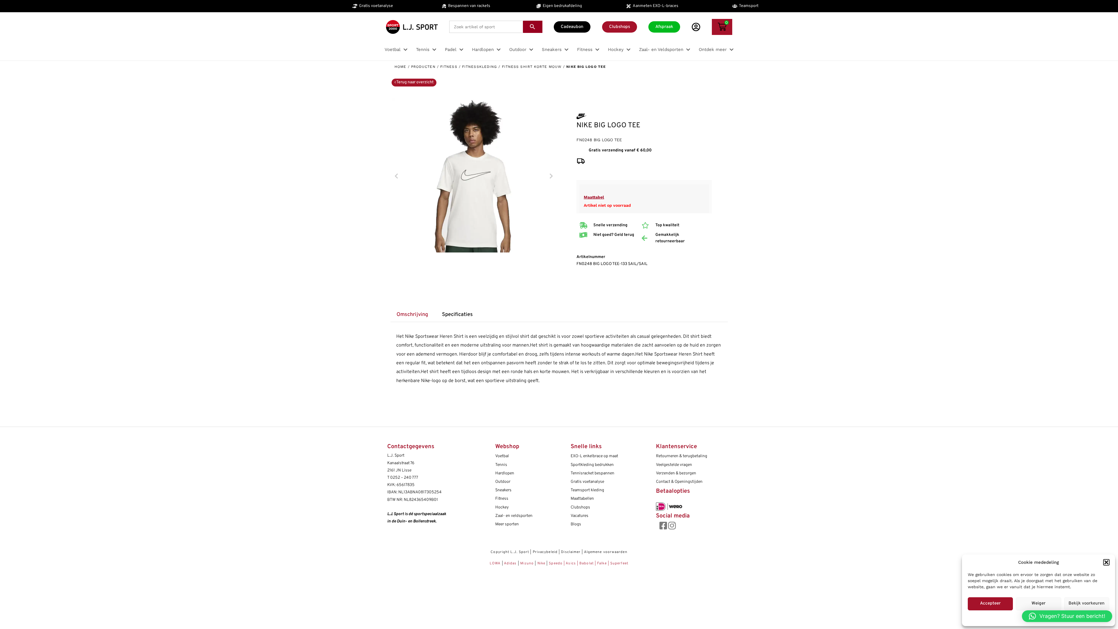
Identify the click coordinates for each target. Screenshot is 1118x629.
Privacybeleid (545, 552)
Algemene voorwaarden (605, 552)
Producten (423, 67)
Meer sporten (507, 524)
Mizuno (527, 563)
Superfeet (619, 563)
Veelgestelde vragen (674, 464)
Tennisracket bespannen (592, 473)
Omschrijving (412, 314)
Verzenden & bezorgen (676, 473)
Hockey (502, 507)
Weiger (1039, 603)
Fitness (448, 67)
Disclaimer (571, 552)
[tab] (412, 315)
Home (400, 67)
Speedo (555, 563)
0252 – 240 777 (404, 477)
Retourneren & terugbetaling (681, 456)
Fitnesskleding (479, 67)
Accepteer (990, 603)
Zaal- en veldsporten (514, 515)
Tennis (501, 464)
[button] (1106, 562)
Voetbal (502, 456)
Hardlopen (504, 473)
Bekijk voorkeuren (1087, 603)
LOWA (496, 563)
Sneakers (503, 490)
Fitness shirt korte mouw (532, 67)
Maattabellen (582, 498)
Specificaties (457, 314)
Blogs (576, 524)
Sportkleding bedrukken (592, 464)
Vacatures (579, 515)
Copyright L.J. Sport (510, 552)
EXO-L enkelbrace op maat (594, 456)
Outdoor (502, 481)
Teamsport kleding (587, 490)
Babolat (586, 563)
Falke (602, 563)
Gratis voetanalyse (587, 481)
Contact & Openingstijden (679, 481)
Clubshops (580, 507)
